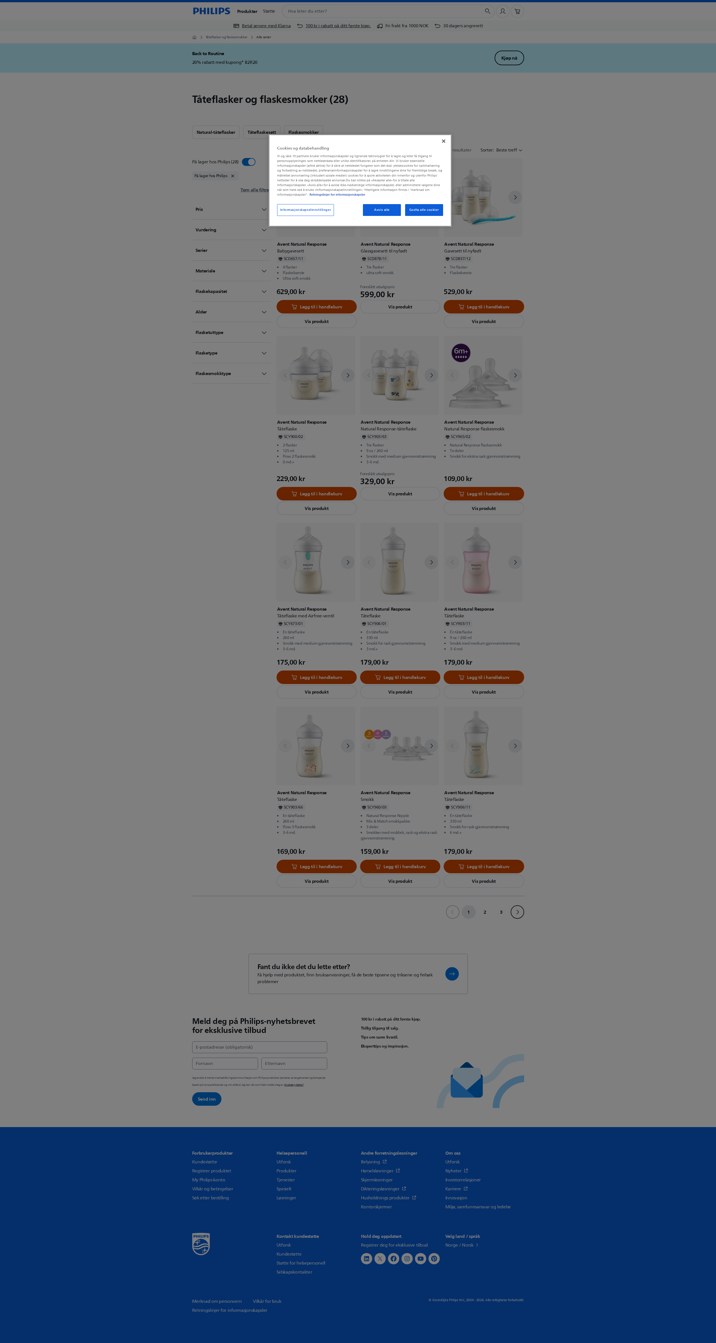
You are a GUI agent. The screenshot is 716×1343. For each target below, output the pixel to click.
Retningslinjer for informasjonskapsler (337, 194)
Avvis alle (382, 210)
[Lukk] (443, 141)
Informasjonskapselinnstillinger (305, 210)
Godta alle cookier (424, 210)
